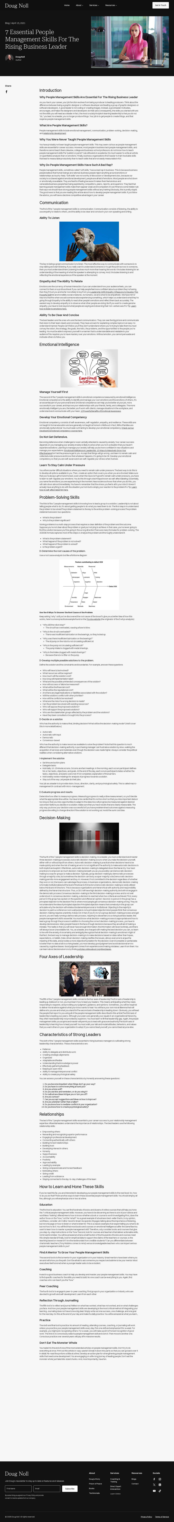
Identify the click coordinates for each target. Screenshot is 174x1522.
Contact (135, 1484)
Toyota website (93, 619)
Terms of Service (162, 1517)
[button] (79, 5)
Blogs (134, 1479)
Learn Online (115, 1494)
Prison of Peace (95, 1484)
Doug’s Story (94, 1479)
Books (91, 1488)
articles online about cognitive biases (94, 949)
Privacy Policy (146, 1517)
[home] (16, 5)
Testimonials (94, 1493)
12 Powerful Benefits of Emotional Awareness (101, 411)
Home (67, 5)
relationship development (54, 133)
